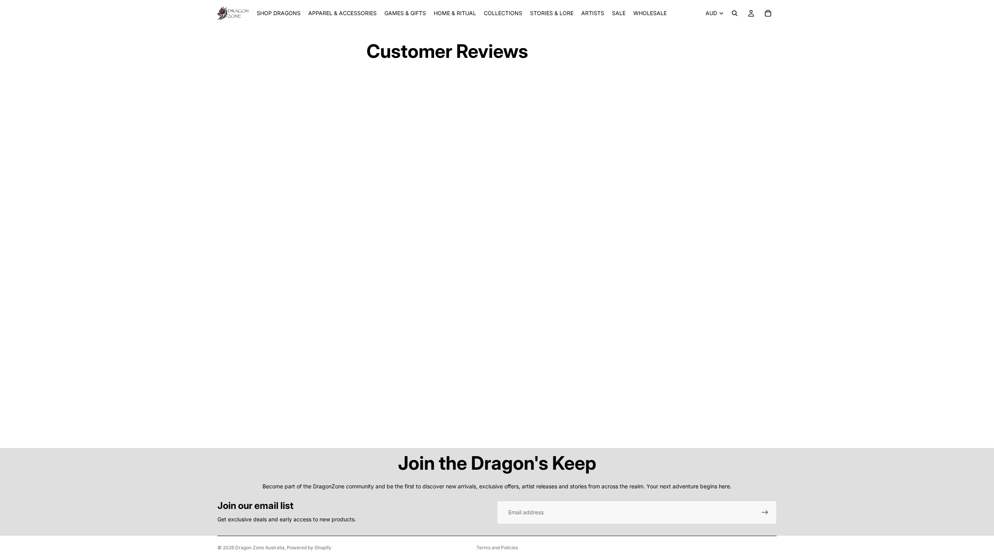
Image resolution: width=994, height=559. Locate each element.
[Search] (734, 13)
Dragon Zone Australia (260, 547)
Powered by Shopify (309, 547)
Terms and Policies (497, 547)
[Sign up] (765, 512)
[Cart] (768, 13)
